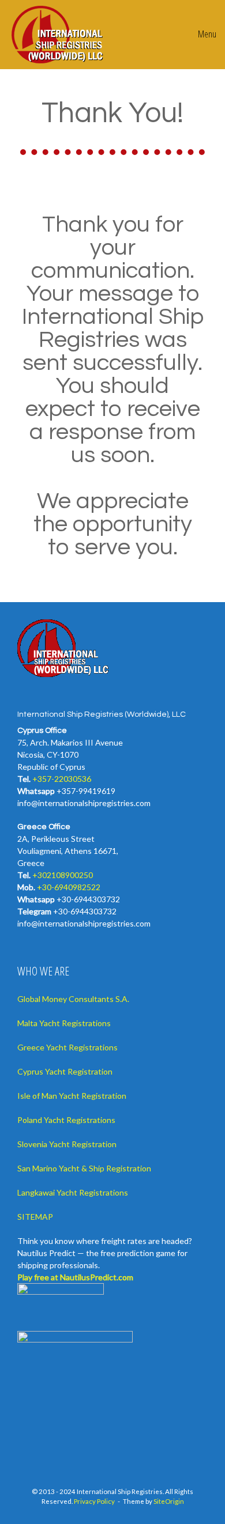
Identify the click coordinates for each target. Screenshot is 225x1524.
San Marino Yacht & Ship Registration (84, 1168)
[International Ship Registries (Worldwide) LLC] (58, 34)
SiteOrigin (168, 1501)
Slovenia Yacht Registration (67, 1144)
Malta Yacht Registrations (64, 1023)
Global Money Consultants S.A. (73, 999)
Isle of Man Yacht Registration (71, 1096)
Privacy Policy (94, 1501)
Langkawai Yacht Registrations (72, 1192)
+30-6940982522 (68, 887)
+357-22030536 (61, 779)
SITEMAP (35, 1217)
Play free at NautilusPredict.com (75, 1277)
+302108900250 (62, 875)
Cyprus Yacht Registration (64, 1071)
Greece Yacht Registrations (67, 1047)
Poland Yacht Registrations (66, 1120)
